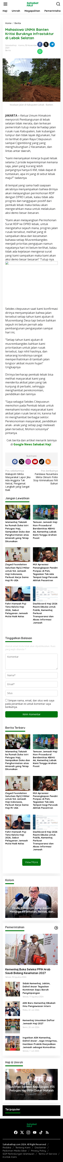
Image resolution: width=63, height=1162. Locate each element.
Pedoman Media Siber (15, 1150)
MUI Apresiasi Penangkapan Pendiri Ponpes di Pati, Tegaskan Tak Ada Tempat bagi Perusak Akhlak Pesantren (45, 572)
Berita (8, 50)
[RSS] (48, 461)
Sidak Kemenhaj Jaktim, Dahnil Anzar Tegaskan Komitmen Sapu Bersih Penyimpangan (36, 988)
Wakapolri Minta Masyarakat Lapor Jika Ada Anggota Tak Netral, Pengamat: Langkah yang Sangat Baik (17, 480)
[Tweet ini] (46, 44)
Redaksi (7, 1147)
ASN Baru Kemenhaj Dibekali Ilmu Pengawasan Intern (39, 1004)
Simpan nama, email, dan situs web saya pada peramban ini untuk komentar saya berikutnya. (29, 703)
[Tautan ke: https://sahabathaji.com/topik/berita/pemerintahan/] (56, 928)
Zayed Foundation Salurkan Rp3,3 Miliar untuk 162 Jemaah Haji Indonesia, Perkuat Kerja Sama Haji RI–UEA (17, 572)
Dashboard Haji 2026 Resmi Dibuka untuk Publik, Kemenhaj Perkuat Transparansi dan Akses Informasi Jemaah (45, 613)
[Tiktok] (41, 461)
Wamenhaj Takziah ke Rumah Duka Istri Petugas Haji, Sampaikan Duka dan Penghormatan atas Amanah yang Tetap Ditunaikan (17, 531)
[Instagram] (28, 461)
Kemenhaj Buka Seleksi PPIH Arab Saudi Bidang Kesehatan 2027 (27, 971)
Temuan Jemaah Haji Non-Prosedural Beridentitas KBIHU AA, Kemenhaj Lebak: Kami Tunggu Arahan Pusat (45, 530)
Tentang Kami (22, 1147)
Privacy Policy (38, 1150)
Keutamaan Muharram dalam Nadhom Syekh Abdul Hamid (31, 909)
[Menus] (5, 4)
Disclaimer (40, 1147)
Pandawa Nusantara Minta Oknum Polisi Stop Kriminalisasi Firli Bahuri (45, 477)
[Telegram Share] (52, 44)
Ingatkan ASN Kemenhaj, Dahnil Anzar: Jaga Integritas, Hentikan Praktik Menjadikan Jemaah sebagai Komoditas (40, 1042)
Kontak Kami (10, 1157)
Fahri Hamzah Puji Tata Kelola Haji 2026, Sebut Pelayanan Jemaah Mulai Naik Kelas (16, 610)
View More (31, 862)
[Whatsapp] (40, 51)
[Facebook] (15, 461)
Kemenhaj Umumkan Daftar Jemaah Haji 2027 (39, 1022)
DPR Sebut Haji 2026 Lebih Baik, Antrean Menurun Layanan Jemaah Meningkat (31, 1088)
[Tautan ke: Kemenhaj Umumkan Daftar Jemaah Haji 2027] (12, 1025)
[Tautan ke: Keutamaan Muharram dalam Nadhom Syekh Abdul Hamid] (31, 902)
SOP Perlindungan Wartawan (18, 1153)
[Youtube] (35, 461)
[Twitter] (21, 461)
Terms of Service (47, 1153)
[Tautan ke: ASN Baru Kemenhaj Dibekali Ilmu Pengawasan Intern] (12, 1008)
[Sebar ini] (40, 44)
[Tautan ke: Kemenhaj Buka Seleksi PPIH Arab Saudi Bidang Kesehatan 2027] (31, 949)
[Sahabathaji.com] (32, 3)
